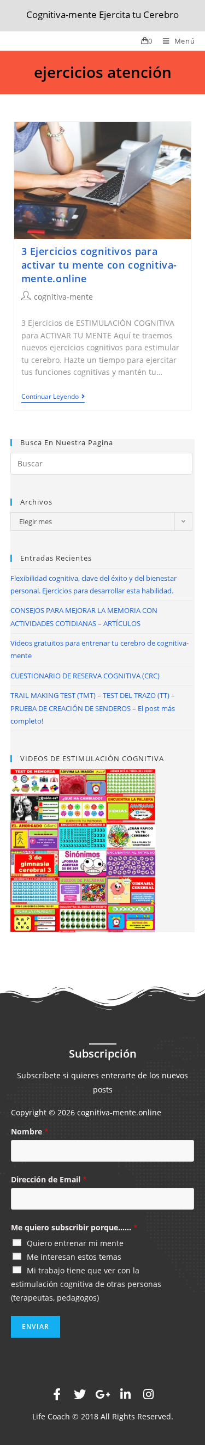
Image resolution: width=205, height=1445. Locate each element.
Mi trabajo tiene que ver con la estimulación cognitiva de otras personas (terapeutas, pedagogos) (86, 1284)
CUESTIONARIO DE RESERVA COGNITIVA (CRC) (85, 676)
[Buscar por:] (101, 462)
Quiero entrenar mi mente (75, 1243)
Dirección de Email (49, 1179)
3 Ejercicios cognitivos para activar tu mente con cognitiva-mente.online (99, 265)
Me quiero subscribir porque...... (74, 1227)
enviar (35, 1326)
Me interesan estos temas (74, 1257)
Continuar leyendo (50, 397)
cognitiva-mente (63, 297)
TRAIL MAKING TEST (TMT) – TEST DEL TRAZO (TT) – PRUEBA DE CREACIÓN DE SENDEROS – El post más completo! (92, 708)
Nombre (30, 1131)
